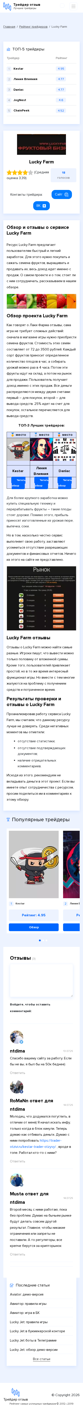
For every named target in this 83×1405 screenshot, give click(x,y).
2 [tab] (43, 940)
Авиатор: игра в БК (25, 1313)
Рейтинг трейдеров (33, 27)
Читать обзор (18, 483)
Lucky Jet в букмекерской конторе (37, 1331)
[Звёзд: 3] (20, 172)
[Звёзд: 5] (30, 172)
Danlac (19, 90)
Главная (9, 27)
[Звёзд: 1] (9, 172)
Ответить (17, 1073)
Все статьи (41, 1359)
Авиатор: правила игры (28, 1304)
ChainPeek (21, 110)
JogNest (20, 100)
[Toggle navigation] (73, 6)
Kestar (18, 69)
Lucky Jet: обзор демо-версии (34, 1350)
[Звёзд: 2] (14, 172)
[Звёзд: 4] (25, 172)
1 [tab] (40, 940)
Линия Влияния (25, 79)
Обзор (34, 927)
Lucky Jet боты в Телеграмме (33, 1340)
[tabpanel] (34, 881)
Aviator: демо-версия (26, 1294)
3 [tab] (46, 940)
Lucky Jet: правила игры (29, 1322)
